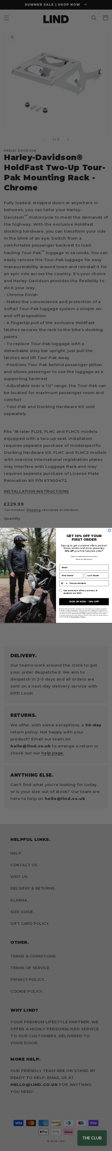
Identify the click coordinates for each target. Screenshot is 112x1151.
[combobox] (63, 583)
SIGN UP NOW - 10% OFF (84, 601)
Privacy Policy (75, 617)
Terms (83, 617)
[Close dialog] (109, 530)
